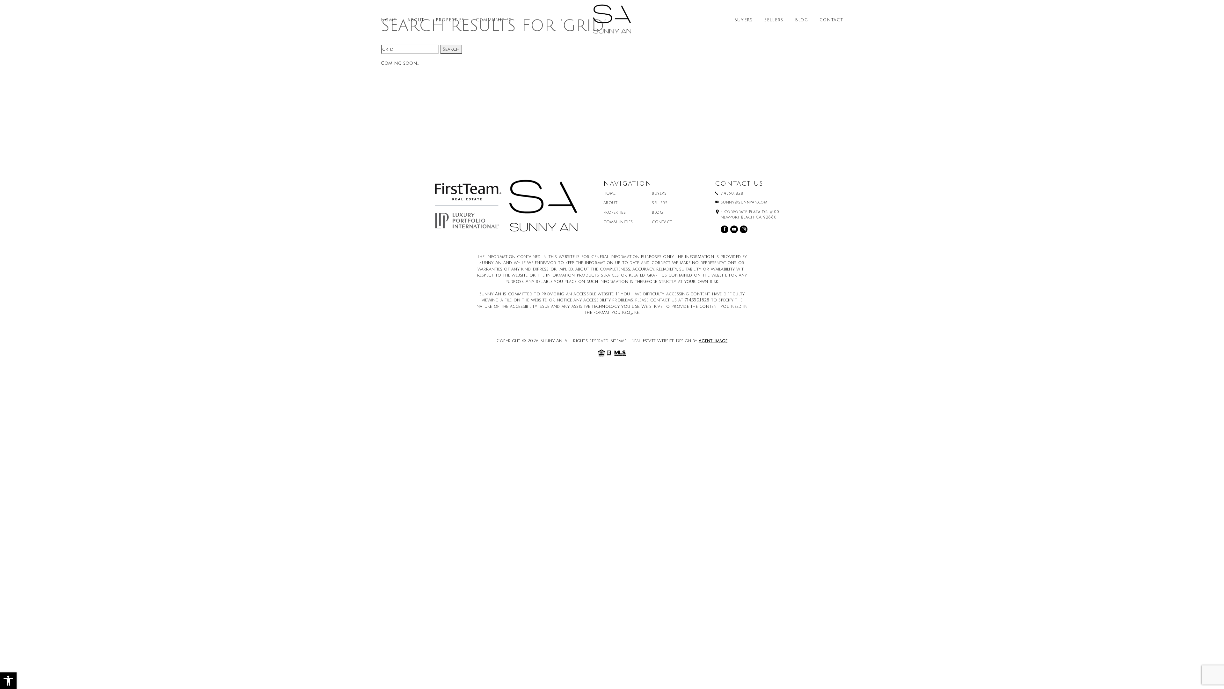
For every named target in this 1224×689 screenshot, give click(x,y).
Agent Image (713, 341)
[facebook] (724, 229)
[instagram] (743, 229)
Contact (831, 20)
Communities (494, 20)
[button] (8, 680)
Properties (450, 20)
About (415, 20)
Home (388, 20)
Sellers (773, 20)
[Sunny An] (612, 21)
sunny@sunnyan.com (744, 202)
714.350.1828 (732, 194)
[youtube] (734, 229)
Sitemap (619, 341)
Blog (801, 20)
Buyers (743, 20)
